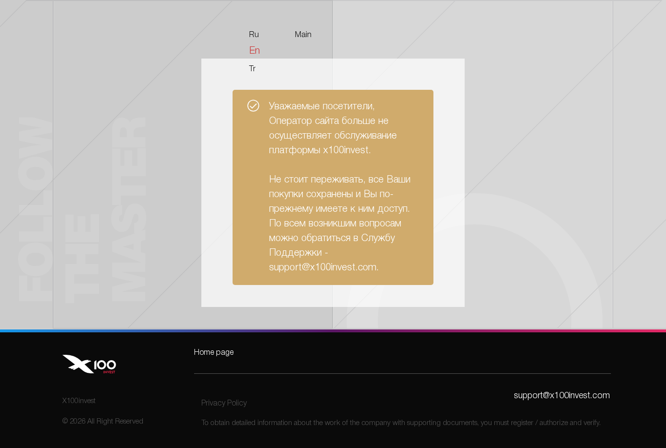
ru (254, 35)
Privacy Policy (224, 403)
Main (303, 35)
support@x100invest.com (562, 396)
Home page (214, 352)
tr (252, 69)
